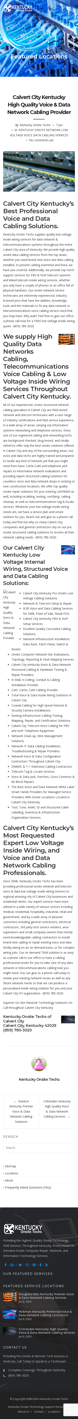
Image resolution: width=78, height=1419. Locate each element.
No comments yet (41, 140)
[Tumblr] (40, 1265)
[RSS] (47, 1265)
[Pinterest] (34, 1265)
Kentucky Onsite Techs (35, 125)
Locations (11, 1173)
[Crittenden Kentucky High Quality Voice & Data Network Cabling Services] (10, 1331)
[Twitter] (20, 1265)
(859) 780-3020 (24, 326)
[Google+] (12, 1265)
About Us (23, 1411)
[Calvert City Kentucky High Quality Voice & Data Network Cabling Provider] (39, 171)
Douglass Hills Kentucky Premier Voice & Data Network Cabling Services (46, 1295)
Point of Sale (44, 614)
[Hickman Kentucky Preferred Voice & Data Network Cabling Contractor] (10, 1314)
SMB (31, 614)
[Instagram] (27, 1265)
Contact (38, 1411)
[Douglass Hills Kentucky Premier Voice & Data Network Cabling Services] (10, 1296)
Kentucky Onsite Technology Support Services (37, 1407)
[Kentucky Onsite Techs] (23, 8)
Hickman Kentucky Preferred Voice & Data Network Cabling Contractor (45, 1313)
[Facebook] (5, 1265)
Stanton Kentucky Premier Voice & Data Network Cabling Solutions (21, 1111)
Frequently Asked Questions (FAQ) (28, 1187)
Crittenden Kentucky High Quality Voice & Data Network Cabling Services (47, 1330)
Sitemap (10, 1166)
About (9, 1180)
